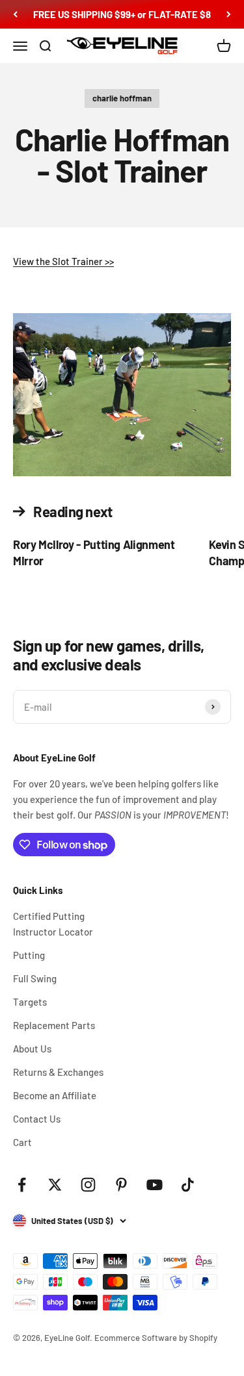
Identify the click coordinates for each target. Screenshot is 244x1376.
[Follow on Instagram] (88, 1184)
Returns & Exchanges (58, 1072)
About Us (32, 1048)
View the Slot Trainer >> (63, 261)
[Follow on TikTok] (188, 1184)
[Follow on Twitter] (55, 1184)
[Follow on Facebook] (22, 1184)
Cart (22, 1142)
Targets (30, 1002)
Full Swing (35, 978)
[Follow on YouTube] (154, 1184)
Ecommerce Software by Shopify (155, 1337)
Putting (29, 955)
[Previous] (15, 14)
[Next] (228, 14)
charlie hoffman (122, 98)
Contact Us (37, 1119)
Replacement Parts (54, 1025)
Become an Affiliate (54, 1095)
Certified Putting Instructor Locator (53, 923)
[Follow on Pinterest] (121, 1184)
